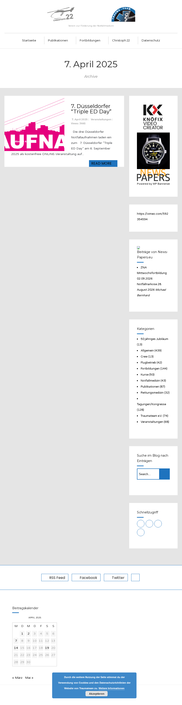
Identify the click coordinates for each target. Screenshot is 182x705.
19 (47, 648)
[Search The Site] (140, 532)
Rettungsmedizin (152, 392)
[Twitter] (158, 523)
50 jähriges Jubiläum (154, 339)
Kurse (144, 374)
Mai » (29, 678)
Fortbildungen (90, 40)
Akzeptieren (96, 694)
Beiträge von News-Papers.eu (152, 254)
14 (16, 648)
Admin (29, 141)
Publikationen (58, 40)
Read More (102, 163)
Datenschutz (151, 40)
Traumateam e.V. (151, 416)
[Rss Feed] (140, 523)
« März (17, 678)
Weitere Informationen (112, 688)
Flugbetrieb (148, 362)
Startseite (29, 40)
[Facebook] (149, 523)
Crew (144, 356)
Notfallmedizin (150, 380)
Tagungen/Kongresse (151, 404)
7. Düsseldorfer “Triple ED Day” (91, 109)
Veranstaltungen (101, 119)
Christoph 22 (121, 40)
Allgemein (147, 350)
